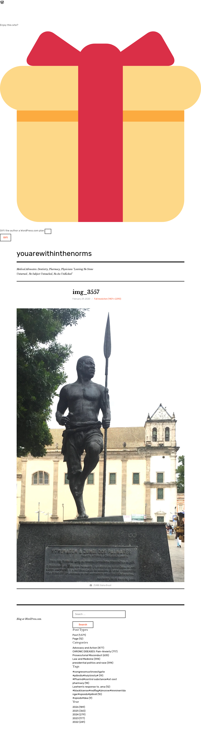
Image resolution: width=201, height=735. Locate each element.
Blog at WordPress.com (29, 618)
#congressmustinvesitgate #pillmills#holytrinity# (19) (89, 673)
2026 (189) (79, 706)
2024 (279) (79, 714)
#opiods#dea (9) (82, 698)
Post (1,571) (79, 634)
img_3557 (86, 292)
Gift (5, 237)
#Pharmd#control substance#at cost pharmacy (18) (95, 681)
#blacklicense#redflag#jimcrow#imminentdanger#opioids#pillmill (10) (99, 692)
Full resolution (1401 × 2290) (107, 299)
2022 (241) (79, 721)
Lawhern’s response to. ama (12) (91, 686)
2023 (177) (79, 718)
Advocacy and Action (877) (88, 647)
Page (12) (78, 638)
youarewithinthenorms (54, 253)
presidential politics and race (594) (93, 662)
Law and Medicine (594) (86, 658)
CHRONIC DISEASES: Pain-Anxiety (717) (95, 651)
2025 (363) (79, 710)
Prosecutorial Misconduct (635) (91, 655)
